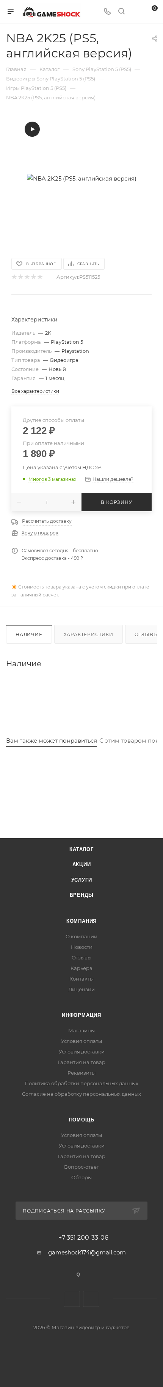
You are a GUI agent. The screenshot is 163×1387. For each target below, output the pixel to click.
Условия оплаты (81, 1041)
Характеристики (88, 634)
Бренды (82, 895)
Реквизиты (81, 1073)
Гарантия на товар (81, 1062)
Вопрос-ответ (81, 1167)
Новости (81, 947)
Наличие (29, 634)
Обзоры (81, 1177)
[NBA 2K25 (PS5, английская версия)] (81, 178)
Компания (81, 921)
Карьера (81, 968)
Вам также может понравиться (51, 740)
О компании (81, 936)
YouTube (91, 1299)
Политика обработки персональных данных (81, 1083)
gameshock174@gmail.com (87, 1252)
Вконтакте (72, 1299)
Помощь (81, 1120)
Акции (81, 864)
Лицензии (81, 989)
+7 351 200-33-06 (83, 1238)
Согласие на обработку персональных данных (81, 1094)
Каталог (81, 849)
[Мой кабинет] (135, 11)
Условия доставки (82, 1052)
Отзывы (81, 958)
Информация (81, 1015)
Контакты (81, 979)
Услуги (81, 880)
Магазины (81, 1030)
